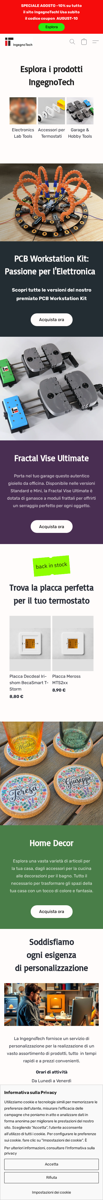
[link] (51, 1190)
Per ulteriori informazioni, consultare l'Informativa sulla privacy (49, 1151)
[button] (51, 27)
